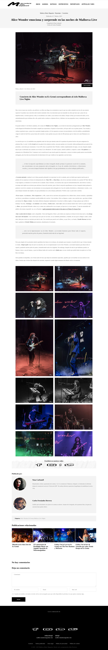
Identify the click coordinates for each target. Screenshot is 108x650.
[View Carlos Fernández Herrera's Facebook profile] (29, 497)
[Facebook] (39, 466)
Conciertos (65, 13)
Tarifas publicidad (40, 643)
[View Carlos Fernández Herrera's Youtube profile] (29, 509)
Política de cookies (75, 643)
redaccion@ (45, 636)
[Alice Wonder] (34, 278)
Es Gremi (31, 518)
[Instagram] (51, 466)
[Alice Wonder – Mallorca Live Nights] (34, 443)
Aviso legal (50, 643)
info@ (63, 636)
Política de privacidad (61, 643)
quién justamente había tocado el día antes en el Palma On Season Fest (61, 209)
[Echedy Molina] (73, 417)
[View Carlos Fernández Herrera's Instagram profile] (29, 505)
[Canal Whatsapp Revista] (60, 466)
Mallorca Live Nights (39, 518)
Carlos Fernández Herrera (42, 501)
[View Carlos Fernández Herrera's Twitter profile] (29, 501)
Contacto (30, 643)
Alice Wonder (24, 518)
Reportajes (58, 13)
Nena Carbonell (38, 480)
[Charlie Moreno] (34, 417)
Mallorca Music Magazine (47, 13)
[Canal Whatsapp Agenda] (69, 466)
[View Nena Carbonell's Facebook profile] (29, 484)
